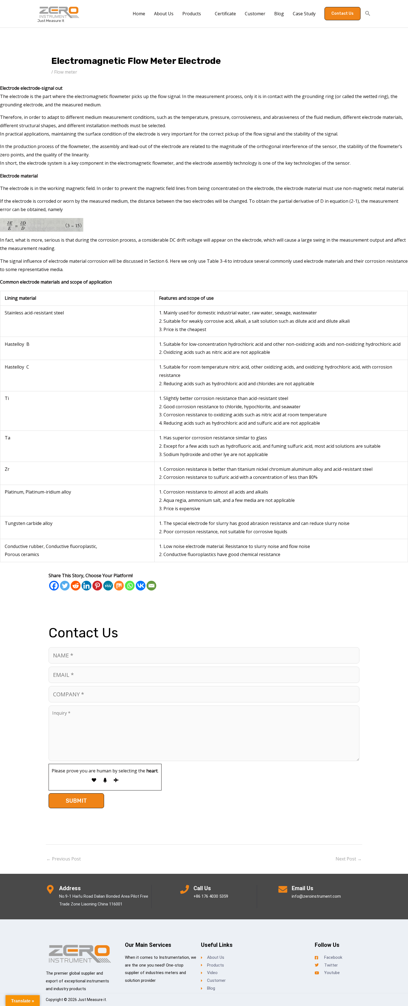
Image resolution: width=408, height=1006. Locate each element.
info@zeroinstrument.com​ (316, 896)
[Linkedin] (86, 585)
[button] (342, 13)
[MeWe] (108, 585)
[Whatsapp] (130, 585)
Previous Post (63, 859)
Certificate (225, 14)
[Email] (151, 585)
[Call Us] (184, 889)
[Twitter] (65, 585)
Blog (279, 14)
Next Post (349, 859)
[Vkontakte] (140, 585)
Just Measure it (50, 21)
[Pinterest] (97, 585)
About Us (163, 14)
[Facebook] (54, 585)
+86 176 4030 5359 (210, 896)
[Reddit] (75, 585)
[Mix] (119, 585)
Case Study (304, 14)
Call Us (202, 888)
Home (139, 14)
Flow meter (65, 72)
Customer (255, 14)
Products (191, 14)
